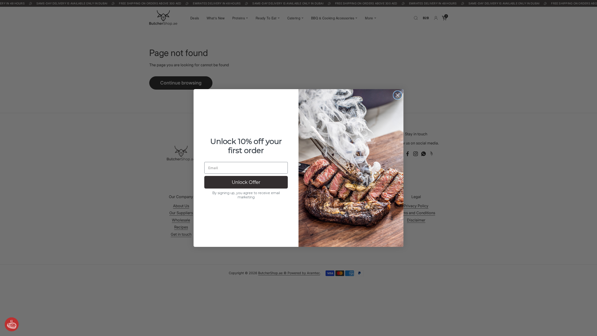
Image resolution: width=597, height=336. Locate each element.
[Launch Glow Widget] (12, 324)
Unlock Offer (246, 182)
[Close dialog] (397, 95)
